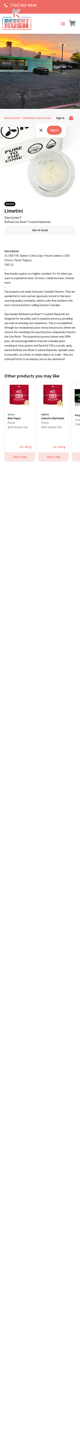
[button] (62, 23)
